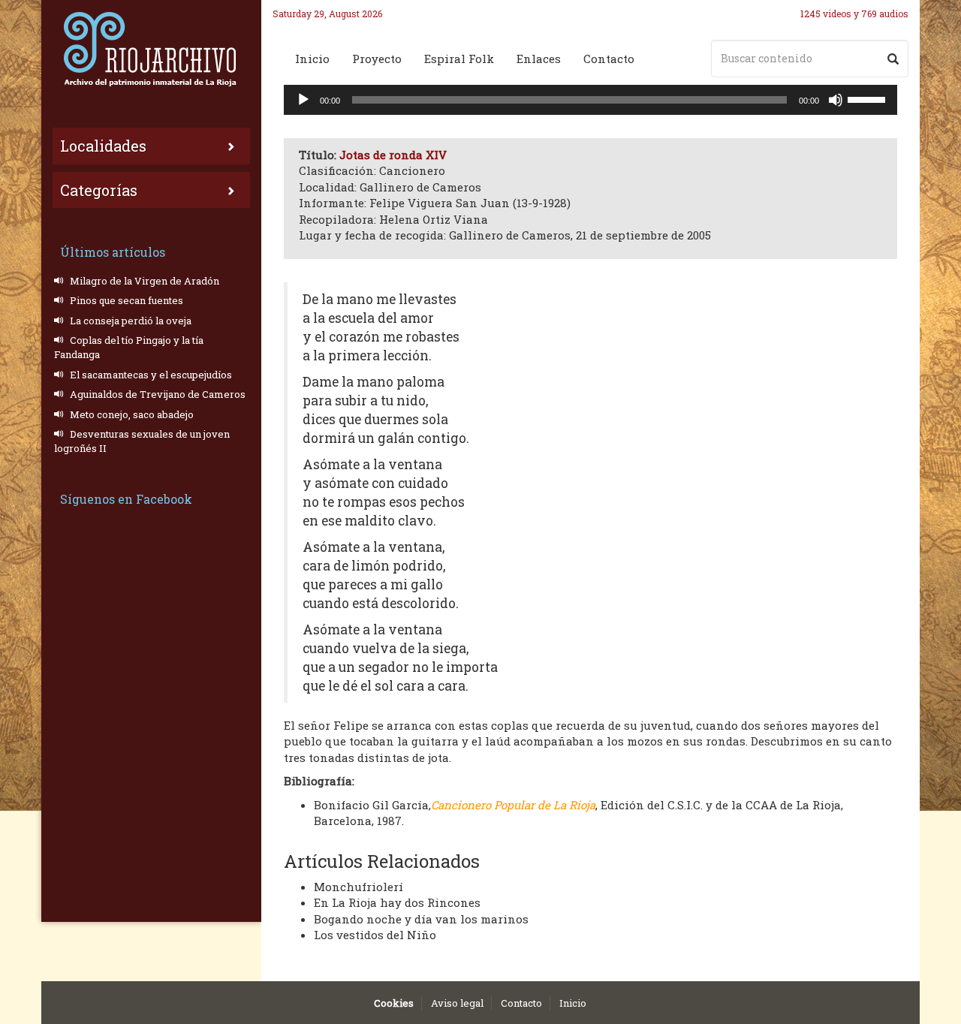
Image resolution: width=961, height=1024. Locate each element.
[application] (591, 100)
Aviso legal (457, 1003)
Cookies (394, 1003)
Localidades (103, 145)
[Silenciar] (835, 99)
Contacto (608, 58)
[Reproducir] (303, 99)
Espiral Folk (459, 58)
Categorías (98, 190)
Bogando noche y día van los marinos (421, 918)
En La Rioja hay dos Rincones (397, 902)
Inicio (312, 58)
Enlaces (539, 58)
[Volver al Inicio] (151, 49)
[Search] (893, 58)
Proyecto (377, 58)
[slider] (869, 98)
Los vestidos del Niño (375, 934)
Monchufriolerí (358, 886)
